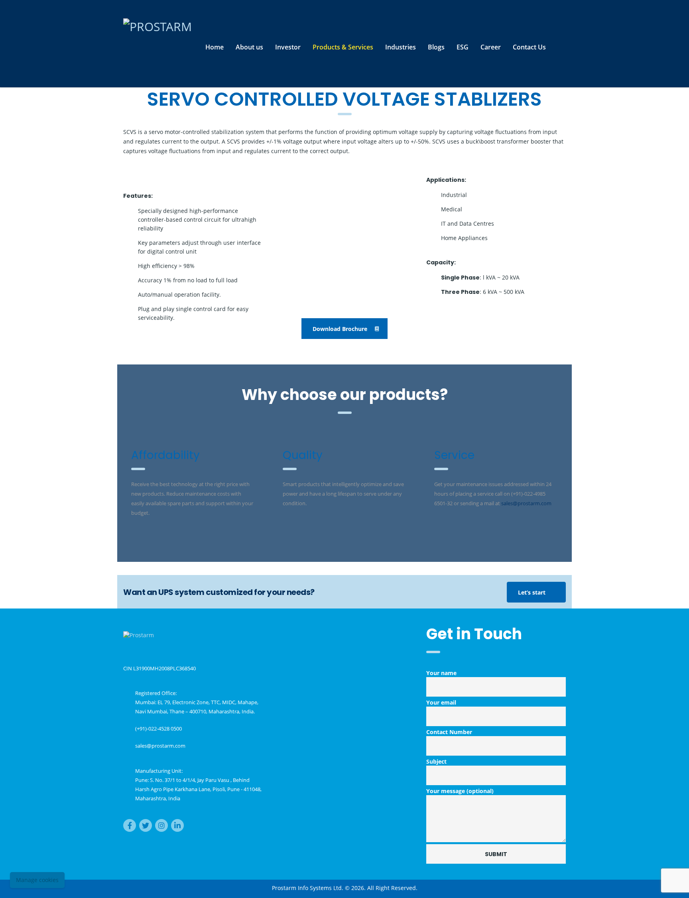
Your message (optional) (460, 791)
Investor (288, 47)
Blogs (436, 47)
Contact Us (529, 47)
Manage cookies (37, 880)
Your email (441, 702)
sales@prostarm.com (160, 745)
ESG (463, 47)
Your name (441, 673)
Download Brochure (340, 329)
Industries (400, 47)
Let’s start (531, 592)
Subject (436, 761)
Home (214, 47)
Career (490, 47)
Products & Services (343, 47)
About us (249, 47)
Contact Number (449, 732)
